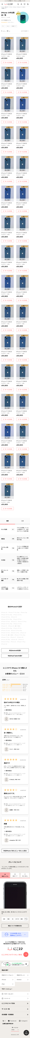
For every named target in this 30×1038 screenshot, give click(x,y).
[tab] (4, 919)
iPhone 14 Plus (22, 621)
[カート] (27, 4)
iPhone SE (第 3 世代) (14, 626)
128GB (23, 7)
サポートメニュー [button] (7, 989)
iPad (3, 984)
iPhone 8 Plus (5, 642)
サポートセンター (9, 994)
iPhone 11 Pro (5, 637)
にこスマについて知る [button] (8, 1003)
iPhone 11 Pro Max (19, 635)
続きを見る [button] (9, 710)
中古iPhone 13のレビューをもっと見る (15, 851)
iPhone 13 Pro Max (6, 628)
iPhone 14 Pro (17, 624)
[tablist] (15, 919)
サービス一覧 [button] (6, 1009)
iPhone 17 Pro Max (14, 612)
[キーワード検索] (18, 4)
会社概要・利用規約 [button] (8, 1014)
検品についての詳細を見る (15, 925)
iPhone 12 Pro (15, 633)
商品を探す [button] (5, 970)
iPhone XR (20, 637)
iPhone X (21, 639)
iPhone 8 (13, 642)
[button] (7, 22)
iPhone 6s (4, 644)
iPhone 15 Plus (5, 621)
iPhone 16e (24, 612)
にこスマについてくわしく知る (12, 955)
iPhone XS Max (5, 639)
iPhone (14, 7)
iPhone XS (14, 639)
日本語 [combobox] (12, 1029)
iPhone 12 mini (5, 633)
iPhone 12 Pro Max (16, 630)
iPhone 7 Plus (21, 642)
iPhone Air (4, 612)
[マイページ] (21, 4)
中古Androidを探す (15, 650)
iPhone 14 (4, 626)
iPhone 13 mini (5, 630)
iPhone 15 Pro (17, 619)
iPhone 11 (13, 637)
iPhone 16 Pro (17, 615)
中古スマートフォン (8, 7)
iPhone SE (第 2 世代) (7, 635)
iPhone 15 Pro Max (6, 619)
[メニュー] (2, 4)
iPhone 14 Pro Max (6, 624)
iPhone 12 (23, 633)
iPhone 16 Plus (5, 617)
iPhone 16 (14, 617)
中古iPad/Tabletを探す (15, 656)
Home (2, 7)
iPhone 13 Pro (17, 628)
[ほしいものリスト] (24, 4)
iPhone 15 (14, 621)
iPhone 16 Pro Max (6, 615)
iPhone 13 (19, 7)
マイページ (7, 998)
